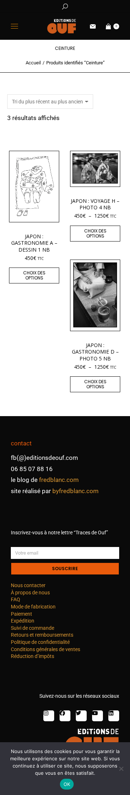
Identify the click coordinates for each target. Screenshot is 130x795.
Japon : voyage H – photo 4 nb (95, 204)
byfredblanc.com (75, 491)
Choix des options (34, 275)
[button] (107, 6)
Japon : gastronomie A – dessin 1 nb (34, 243)
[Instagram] (48, 715)
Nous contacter (28, 585)
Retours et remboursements (42, 635)
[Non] (121, 768)
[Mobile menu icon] (14, 26)
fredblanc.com (59, 479)
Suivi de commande (32, 628)
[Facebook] (65, 715)
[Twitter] (81, 715)
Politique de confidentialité (40, 642)
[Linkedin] (113, 715)
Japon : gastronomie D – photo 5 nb (95, 352)
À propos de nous (30, 592)
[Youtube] (97, 715)
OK (67, 784)
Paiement (21, 614)
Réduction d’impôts (32, 656)
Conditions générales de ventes (45, 649)
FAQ (15, 599)
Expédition (22, 621)
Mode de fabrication (33, 607)
